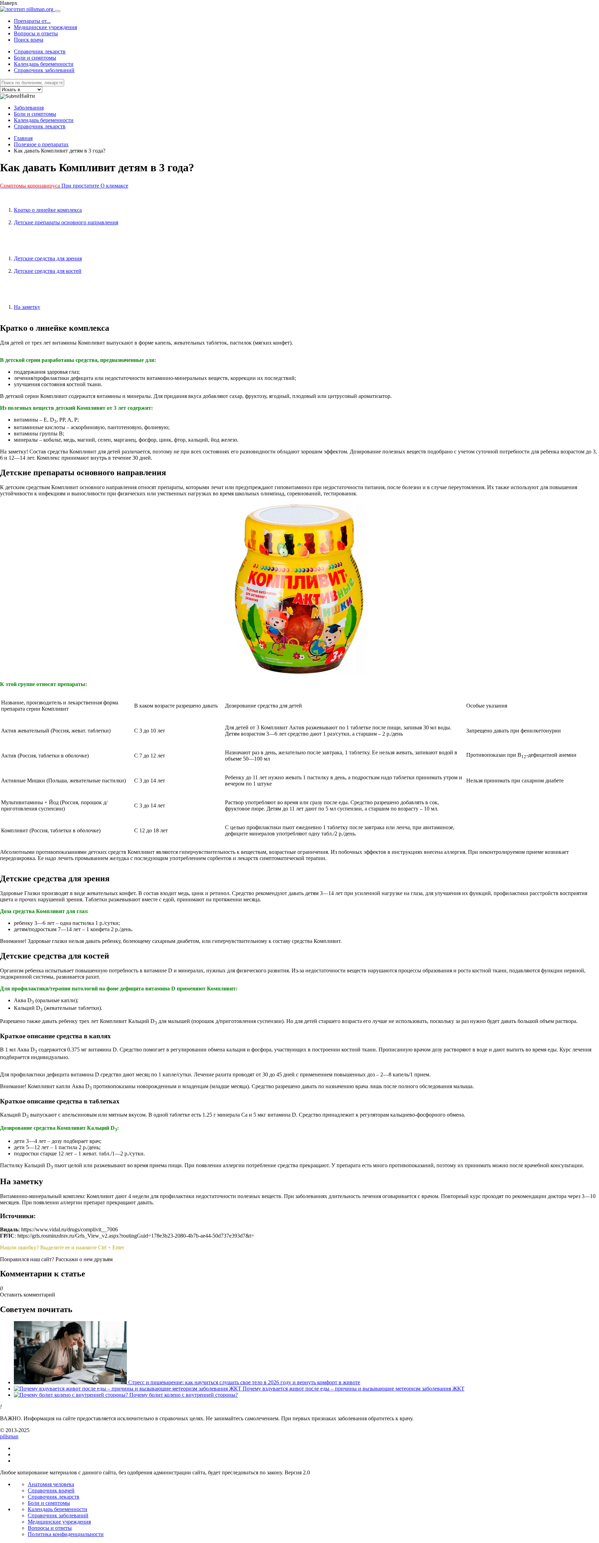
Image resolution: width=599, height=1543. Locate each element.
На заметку (27, 307)
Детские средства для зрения (48, 258)
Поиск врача (28, 40)
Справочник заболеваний (44, 70)
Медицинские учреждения (45, 27)
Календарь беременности (43, 64)
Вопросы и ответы (36, 33)
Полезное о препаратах (41, 144)
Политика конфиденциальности (66, 1534)
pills (9, 1436)
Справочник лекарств (40, 51)
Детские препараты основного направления (66, 222)
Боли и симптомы (35, 58)
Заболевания (29, 108)
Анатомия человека (51, 1484)
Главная (23, 138)
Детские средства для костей (47, 271)
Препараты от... (32, 21)
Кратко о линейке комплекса (48, 210)
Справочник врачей (51, 1490)
